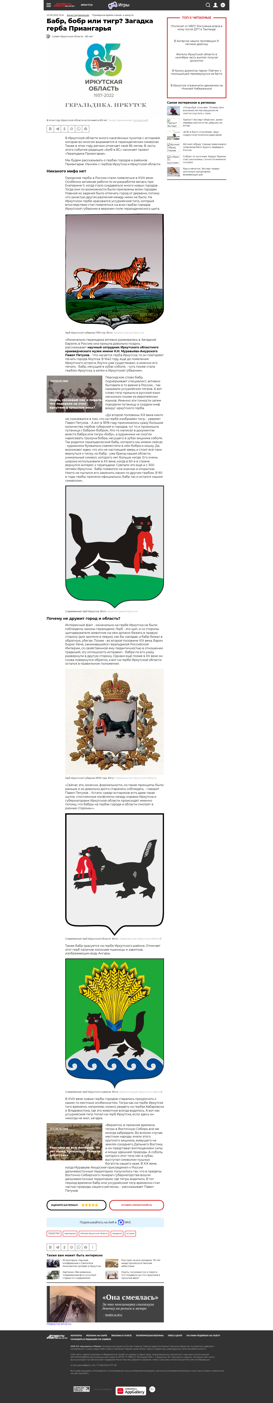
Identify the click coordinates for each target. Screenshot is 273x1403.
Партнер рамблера (102, 1389)
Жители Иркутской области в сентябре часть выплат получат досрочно (196, 57)
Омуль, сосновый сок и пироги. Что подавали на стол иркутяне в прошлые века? (140, 1275)
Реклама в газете (121, 1335)
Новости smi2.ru (59, 1324)
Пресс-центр (175, 1335)
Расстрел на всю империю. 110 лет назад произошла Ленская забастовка (140, 1263)
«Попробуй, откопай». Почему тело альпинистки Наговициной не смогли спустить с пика (203, 110)
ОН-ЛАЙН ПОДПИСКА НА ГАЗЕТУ (203, 1335)
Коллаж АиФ (140, 120)
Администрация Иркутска (129, 332)
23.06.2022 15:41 (55, 15)
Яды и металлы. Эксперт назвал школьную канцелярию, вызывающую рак (201, 171)
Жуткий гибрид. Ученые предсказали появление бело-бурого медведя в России (204, 147)
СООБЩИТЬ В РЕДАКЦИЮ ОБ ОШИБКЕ (91, 1339)
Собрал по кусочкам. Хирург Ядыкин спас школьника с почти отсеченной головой (204, 159)
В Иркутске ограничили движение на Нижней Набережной (197, 87)
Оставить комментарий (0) (136, 1205)
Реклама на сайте (96, 1335)
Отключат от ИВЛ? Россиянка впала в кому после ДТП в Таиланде (196, 28)
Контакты (76, 1335)
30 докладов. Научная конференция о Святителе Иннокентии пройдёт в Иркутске (82, 1263)
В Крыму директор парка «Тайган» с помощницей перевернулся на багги (196, 72)
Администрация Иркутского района (140, 1091)
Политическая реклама (150, 1335)
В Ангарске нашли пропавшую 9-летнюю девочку (197, 42)
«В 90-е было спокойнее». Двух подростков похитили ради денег (202, 133)
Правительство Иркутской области (135, 778)
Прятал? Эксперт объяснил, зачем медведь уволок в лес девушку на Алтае (202, 122)
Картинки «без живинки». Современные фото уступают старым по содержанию (79, 1275)
